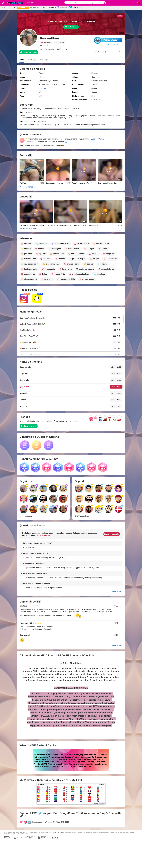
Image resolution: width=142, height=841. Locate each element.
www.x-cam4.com (32, 832)
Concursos (64, 8)
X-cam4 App (78, 8)
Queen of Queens (98, 139)
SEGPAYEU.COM (57, 832)
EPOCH (49, 832)
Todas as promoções (49, 8)
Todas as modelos (9, 8)
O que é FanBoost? (115, 45)
